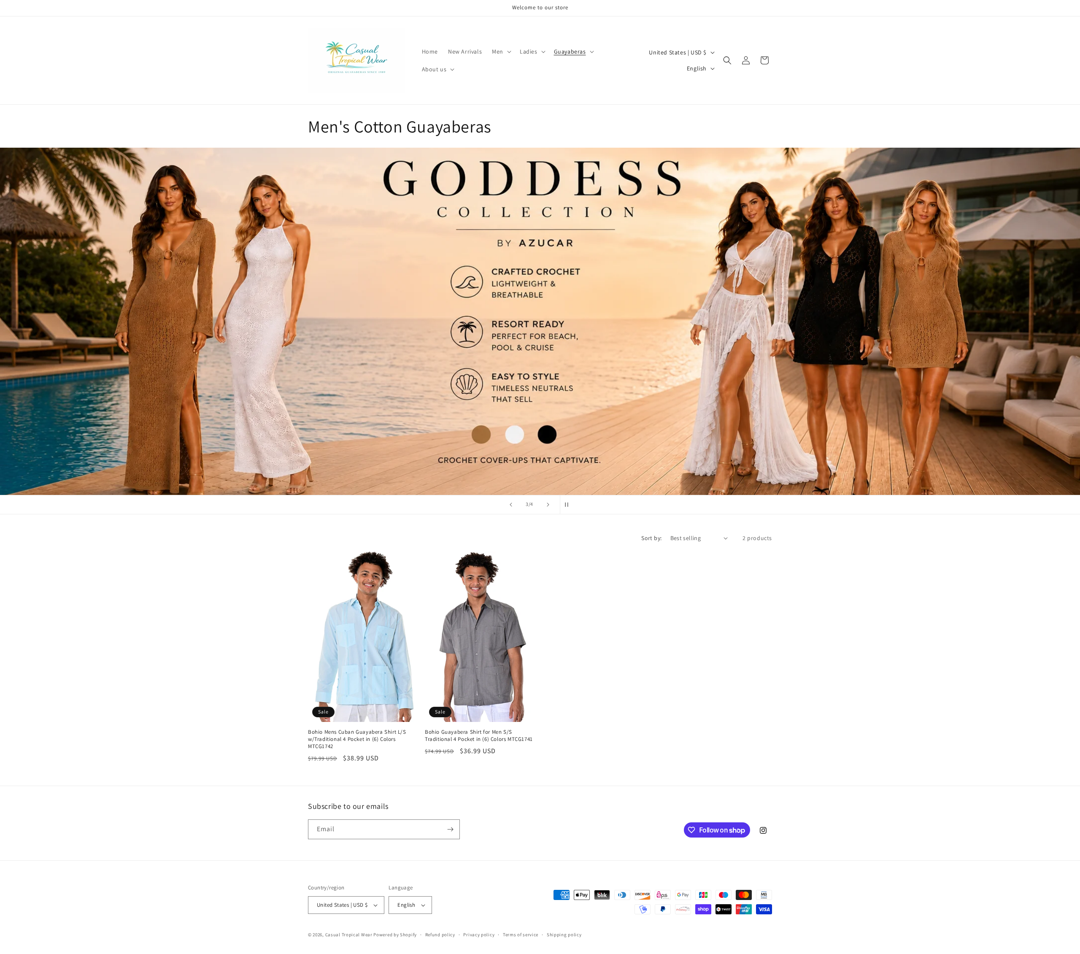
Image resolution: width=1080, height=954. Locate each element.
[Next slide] (548, 504)
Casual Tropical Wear (349, 935)
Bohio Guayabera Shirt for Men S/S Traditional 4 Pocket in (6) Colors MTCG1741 (479, 736)
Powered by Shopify (395, 935)
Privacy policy (478, 935)
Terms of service (520, 935)
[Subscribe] (450, 829)
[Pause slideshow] (569, 504)
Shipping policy (564, 935)
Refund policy (440, 935)
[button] (501, 51)
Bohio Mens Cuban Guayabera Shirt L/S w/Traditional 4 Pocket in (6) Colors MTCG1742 (357, 739)
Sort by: (651, 538)
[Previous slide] (511, 504)
